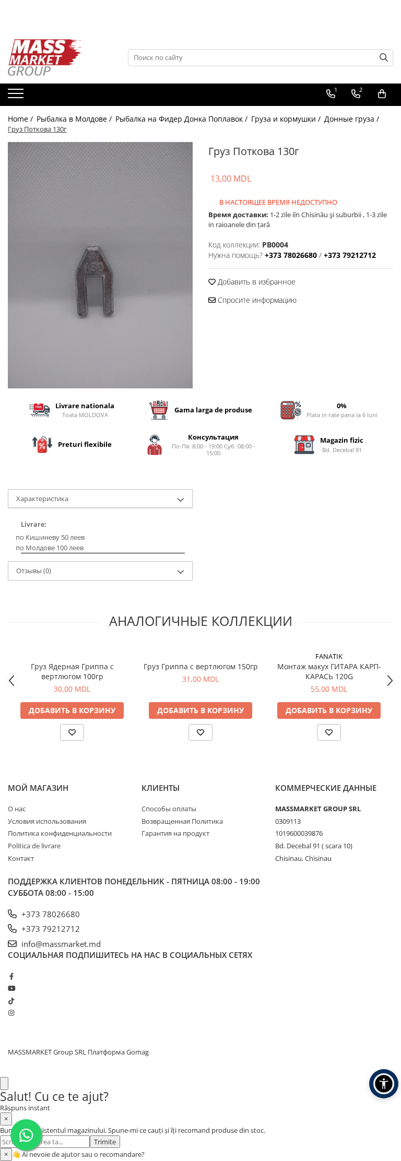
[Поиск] (383, 57)
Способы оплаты (168, 808)
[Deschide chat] (4, 1083)
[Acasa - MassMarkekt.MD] (60, 57)
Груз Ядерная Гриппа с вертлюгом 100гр (72, 671)
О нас (17, 808)
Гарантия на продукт (175, 833)
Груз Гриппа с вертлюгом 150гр (201, 666)
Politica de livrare (34, 845)
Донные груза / (352, 119)
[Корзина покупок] (382, 94)
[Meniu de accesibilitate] (383, 1083)
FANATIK (329, 656)
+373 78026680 (49, 914)
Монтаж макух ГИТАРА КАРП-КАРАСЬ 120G (329, 671)
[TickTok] (11, 1000)
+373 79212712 (49, 928)
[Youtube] (11, 988)
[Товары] (17, 96)
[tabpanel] (100, 265)
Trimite (105, 1141)
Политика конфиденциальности (60, 833)
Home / (21, 119)
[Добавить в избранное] (72, 732)
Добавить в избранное (256, 282)
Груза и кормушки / (287, 119)
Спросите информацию (256, 300)
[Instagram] (11, 1012)
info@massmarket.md (60, 944)
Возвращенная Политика (182, 821)
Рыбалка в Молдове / (75, 119)
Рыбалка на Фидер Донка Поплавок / (182, 119)
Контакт (21, 858)
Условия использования (47, 821)
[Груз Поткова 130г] (100, 265)
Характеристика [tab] (42, 498)
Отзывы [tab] (33, 570)
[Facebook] (11, 976)
